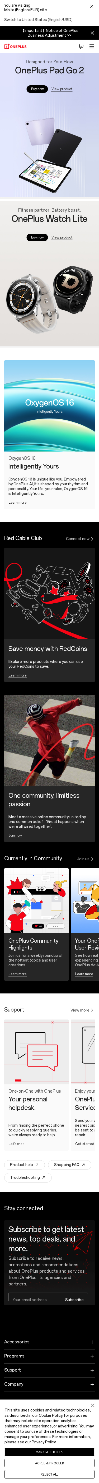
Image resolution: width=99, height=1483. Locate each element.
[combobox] (48, 1300)
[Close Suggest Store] (91, 6)
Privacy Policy (43, 1442)
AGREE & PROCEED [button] (49, 1463)
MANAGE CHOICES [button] (49, 1451)
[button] (81, 46)
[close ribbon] (92, 33)
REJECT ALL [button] (49, 1474)
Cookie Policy (50, 1415)
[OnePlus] (15, 46)
